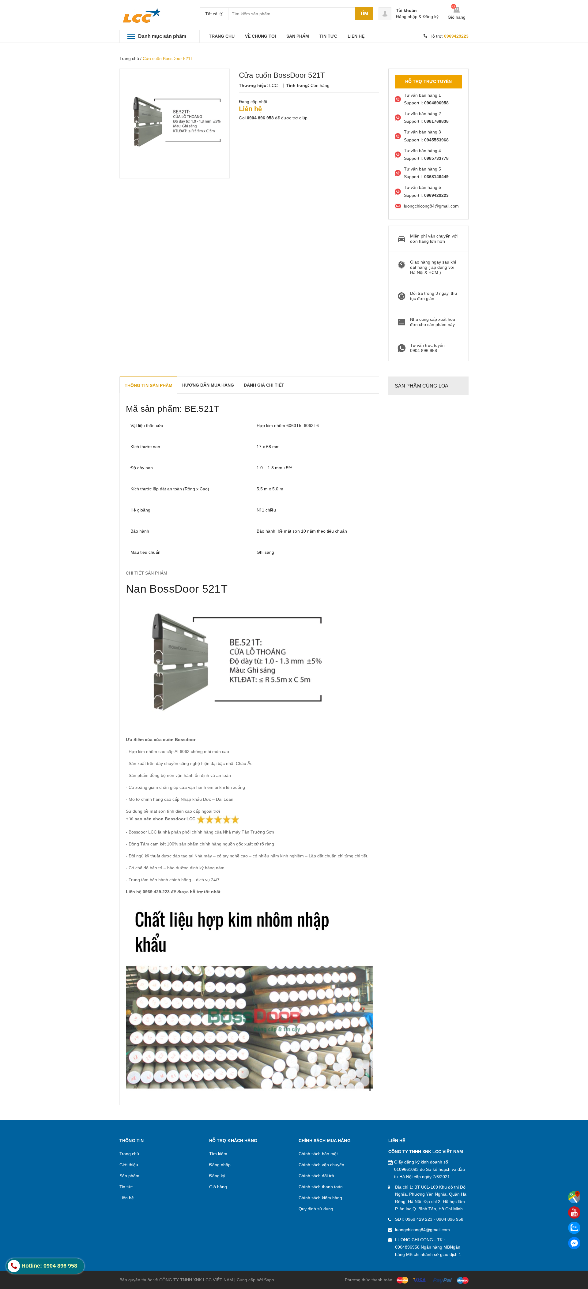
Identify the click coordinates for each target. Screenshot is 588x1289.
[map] (574, 1197)
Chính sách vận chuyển (321, 1164)
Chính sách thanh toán (321, 1186)
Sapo (269, 1279)
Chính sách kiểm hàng (320, 1197)
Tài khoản (406, 10)
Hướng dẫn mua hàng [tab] (208, 385)
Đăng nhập (406, 16)
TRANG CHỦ (222, 36)
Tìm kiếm (218, 1153)
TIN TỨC (328, 36)
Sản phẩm (129, 1175)
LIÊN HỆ (356, 36)
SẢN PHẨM (297, 36)
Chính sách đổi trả (316, 1175)
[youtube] (574, 1212)
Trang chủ (129, 58)
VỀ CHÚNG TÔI (260, 36)
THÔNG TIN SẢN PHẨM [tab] (148, 385)
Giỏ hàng (218, 1186)
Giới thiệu (128, 1164)
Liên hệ (126, 1197)
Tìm (364, 13)
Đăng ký (431, 16)
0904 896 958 (260, 117)
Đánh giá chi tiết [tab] (264, 385)
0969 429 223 (418, 1219)
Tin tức (126, 1186)
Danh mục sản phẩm (162, 36)
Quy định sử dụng (316, 1208)
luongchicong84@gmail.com (422, 1229)
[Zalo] (574, 1228)
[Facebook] (574, 1243)
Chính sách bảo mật (318, 1153)
